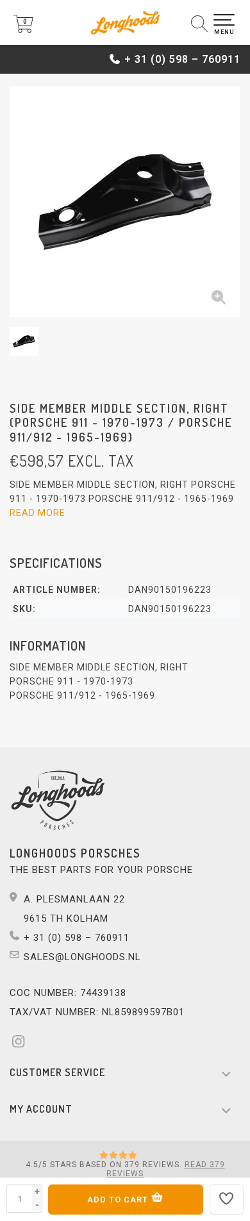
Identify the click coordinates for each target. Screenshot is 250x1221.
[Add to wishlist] (227, 1199)
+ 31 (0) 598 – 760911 (182, 59)
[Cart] (23, 29)
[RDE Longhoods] (125, 22)
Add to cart (119, 1199)
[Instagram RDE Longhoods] (22, 1043)
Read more (37, 513)
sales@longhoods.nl (82, 957)
